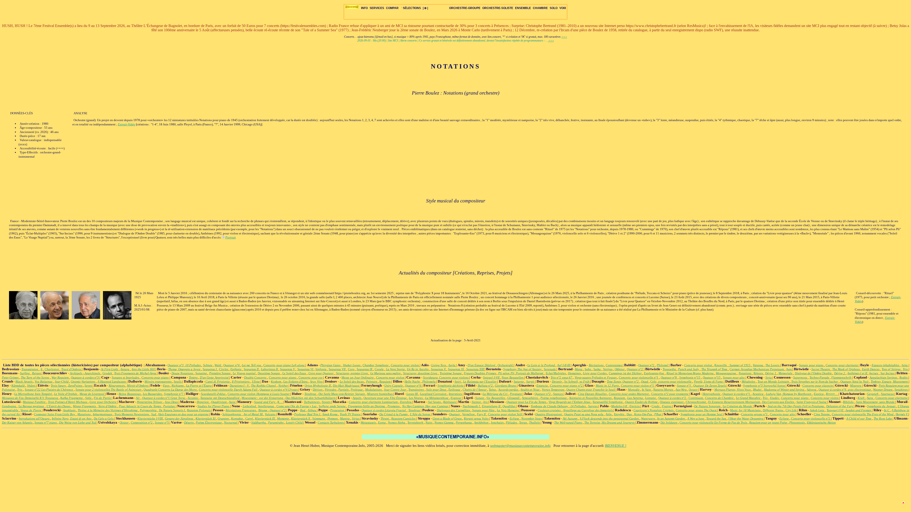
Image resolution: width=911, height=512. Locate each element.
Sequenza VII (337, 369)
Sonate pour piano (811, 365)
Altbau (312, 410)
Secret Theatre (821, 369)
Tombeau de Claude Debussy (550, 406)
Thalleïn (535, 422)
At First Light (110, 369)
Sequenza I (210, 369)
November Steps (532, 418)
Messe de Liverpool (92, 394)
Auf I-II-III (564, 365)
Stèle (88, 398)
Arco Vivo (316, 381)
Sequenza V (288, 369)
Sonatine (201, 373)
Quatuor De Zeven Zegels (710, 385)
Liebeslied (250, 406)
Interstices (456, 394)
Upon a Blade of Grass (447, 418)
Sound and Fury (265, 402)
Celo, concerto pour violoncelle (671, 381)
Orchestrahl (505, 365)
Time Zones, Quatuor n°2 (623, 381)
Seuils (178, 381)
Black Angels (24, 381)
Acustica (758, 394)
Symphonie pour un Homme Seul (702, 414)
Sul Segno (435, 402)
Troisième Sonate (451, 373)
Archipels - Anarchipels (85, 373)
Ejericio (635, 406)
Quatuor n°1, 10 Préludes (184, 365)
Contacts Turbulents (331, 422)
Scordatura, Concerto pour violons (446, 377)
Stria (768, 377)
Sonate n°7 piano (46, 422)
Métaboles (749, 381)
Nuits (429, 422)
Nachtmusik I (471, 406)
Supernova (800, 377)
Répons (758, 373)
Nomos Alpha (397, 422)
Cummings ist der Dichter (625, 373)
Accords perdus (508, 389)
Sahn (588, 369)
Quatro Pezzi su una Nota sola (584, 414)
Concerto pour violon (405, 365)
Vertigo (608, 369)
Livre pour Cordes (595, 373)
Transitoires (416, 389)
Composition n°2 (142, 422)
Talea (493, 389)
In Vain (647, 389)
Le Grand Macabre (748, 398)
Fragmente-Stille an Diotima (367, 406)
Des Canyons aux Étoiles (778, 402)
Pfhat (658, 414)
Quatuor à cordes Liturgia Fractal (384, 410)
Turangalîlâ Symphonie (607, 402)
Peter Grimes (10, 377)
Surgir (530, 381)
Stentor (477, 402)
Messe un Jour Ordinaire (357, 377)
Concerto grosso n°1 (754, 414)
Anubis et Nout (530, 389)
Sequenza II (251, 369)
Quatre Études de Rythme (642, 402)
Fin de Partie (103, 398)
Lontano (651, 398)
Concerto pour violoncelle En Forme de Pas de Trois (713, 422)
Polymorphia (148, 410)
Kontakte (237, 418)
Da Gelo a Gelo (104, 418)
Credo (655, 406)
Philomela (429, 381)
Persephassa (464, 422)
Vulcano (270, 414)
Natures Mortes (663, 389)
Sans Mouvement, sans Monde (876, 402)
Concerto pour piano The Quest (696, 410)
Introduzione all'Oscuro (34, 418)
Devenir (557, 381)
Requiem (385, 381)
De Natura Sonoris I (172, 410)
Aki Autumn (570, 418)
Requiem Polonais (199, 410)
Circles (224, 369)
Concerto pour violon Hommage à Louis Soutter (259, 394)
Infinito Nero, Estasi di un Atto (72, 418)
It (42, 369)
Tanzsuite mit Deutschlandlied (220, 398)
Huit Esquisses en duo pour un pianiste (183, 414)
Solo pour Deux (436, 389)
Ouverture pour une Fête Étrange (385, 398)
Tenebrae (310, 394)
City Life (791, 410)
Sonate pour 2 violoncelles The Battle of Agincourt (108, 389)
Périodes (331, 389)
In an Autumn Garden (671, 418)
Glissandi (513, 398)
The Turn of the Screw (35, 377)
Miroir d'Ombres (138, 385)
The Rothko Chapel (264, 385)
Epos (166, 385)
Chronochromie (696, 402)
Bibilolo (848, 402)
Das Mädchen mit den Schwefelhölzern (310, 398)
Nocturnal (231, 422)
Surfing (25, 373)
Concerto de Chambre (719, 398)
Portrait (230, 237)
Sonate (480, 398)
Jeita (904, 365)
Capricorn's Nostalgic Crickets (653, 410)
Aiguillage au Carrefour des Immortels (588, 410)
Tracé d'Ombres (71, 369)
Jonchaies (497, 422)
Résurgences (117, 385)
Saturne (519, 381)
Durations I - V (240, 385)
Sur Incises (887, 373)
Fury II (481, 414)
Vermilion (468, 414)
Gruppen (224, 418)
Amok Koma (330, 414)
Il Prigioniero (241, 381)
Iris (485, 402)
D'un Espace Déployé (482, 365)
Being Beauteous (130, 394)
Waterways (648, 418)
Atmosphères (530, 398)
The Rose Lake (883, 418)
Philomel (663, 365)
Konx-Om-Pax (643, 414)
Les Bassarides (153, 394)
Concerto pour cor (310, 377)
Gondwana (9, 406)
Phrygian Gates (330, 365)
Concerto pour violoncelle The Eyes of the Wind (863, 414)
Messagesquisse (726, 373)
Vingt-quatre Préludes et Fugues (596, 377)
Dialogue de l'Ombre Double (814, 373)
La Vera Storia (395, 369)
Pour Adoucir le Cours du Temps (140, 406)
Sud (154, 414)
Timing (193, 377)
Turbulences (312, 402)
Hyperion (203, 402)
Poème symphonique (553, 398)
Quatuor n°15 (712, 377)
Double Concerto (255, 377)
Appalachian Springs (883, 377)
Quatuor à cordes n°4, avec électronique (845, 389)
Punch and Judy (689, 369)
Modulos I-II (619, 406)
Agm (789, 369)
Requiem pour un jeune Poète (768, 422)
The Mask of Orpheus (846, 369)
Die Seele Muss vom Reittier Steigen (342, 394)
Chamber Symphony (376, 365)
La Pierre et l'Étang (199, 385)
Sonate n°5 (162, 422)
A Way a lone (696, 418)
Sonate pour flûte (483, 410)
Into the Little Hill (144, 369)
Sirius (356, 418)
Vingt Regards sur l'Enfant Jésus (569, 402)
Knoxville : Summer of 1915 (732, 365)
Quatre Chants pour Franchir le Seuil (591, 389)
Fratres (667, 406)
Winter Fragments (85, 406)
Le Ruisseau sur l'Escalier (480, 381)
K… (280, 402)
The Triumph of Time (714, 369)
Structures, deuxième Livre (420, 373)
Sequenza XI (456, 369)
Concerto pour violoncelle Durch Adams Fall (228, 389)
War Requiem (60, 377)
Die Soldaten (669, 422)
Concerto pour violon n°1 (638, 385)
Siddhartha (259, 422)
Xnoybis (619, 414)
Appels (357, 398)
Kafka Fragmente (72, 398)
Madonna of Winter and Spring (784, 389)
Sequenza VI (305, 369)
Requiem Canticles (403, 418)
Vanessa (758, 365)
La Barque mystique (32, 406)
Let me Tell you (252, 365)
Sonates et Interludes (126, 377)
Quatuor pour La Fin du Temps (527, 402)
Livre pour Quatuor (321, 373)
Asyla (452, 365)
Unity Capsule (394, 385)
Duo (630, 414)
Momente (283, 418)
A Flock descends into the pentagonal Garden (610, 418)
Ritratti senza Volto (476, 418)
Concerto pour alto (782, 414)
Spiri (458, 381)
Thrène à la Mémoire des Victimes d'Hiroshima (108, 410)
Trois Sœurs (58, 385)
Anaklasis (69, 410)
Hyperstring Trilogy (150, 402)
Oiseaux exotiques (672, 402)
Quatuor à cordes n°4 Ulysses (279, 389)
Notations (745, 373)
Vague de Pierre (31, 410)
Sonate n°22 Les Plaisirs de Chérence (49, 389)
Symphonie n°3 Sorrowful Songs (764, 385)
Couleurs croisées (549, 410)
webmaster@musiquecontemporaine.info (520, 446)
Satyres (593, 406)
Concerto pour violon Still (505, 414)
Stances (558, 394)
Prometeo (393, 406)
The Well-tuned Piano (568, 422)
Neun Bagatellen (513, 377)
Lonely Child (294, 422)
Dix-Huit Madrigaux (346, 385)
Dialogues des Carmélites (453, 410)
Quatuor (455, 414)
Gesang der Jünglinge (179, 418)
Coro (351, 369)
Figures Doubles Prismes (480, 373)
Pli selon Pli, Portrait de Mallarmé (521, 373)
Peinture (372, 381)
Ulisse (256, 381)
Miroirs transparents (158, 381)
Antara (125, 369)
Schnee (208, 365)
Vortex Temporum (553, 389)
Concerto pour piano (155, 377)
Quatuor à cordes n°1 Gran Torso (164, 398)
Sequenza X (438, 369)
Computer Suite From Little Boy (55, 414)
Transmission (30, 369)
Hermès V (902, 414)
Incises (874, 373)
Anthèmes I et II (857, 373)
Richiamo (178, 385)
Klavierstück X (301, 418)
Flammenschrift (841, 377)
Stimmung (319, 418)
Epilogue (454, 389)
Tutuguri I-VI (835, 410)
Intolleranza (266, 406)
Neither (283, 385)
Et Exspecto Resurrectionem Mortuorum (734, 402)
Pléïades (512, 422)
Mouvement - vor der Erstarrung (263, 398)
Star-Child (62, 381)
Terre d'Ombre (107, 406)
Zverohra (406, 402)
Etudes (775, 398)
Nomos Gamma (444, 422)
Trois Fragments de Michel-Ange (135, 373)
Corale (379, 369)
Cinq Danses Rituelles (592, 394)
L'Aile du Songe (420, 414)
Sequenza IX (365, 369)
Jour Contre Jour (395, 389)
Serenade (550, 369)
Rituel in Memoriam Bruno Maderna (690, 373)
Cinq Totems (822, 414)
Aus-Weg (681, 389)
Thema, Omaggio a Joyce (184, 369)
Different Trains (773, 410)
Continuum (696, 398)
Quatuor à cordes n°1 (736, 394)
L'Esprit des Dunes (58, 406)
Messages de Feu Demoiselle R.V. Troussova (30, 398)
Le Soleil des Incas (352, 381)
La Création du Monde (738, 406)
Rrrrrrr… (832, 394)
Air (138, 398)
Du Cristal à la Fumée (394, 414)
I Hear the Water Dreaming (746, 418)
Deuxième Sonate (269, 373)
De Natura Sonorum (707, 406)
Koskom (276, 381)
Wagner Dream (883, 389)
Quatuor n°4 (231, 365)
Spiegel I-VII (491, 377)
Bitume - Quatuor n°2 (272, 410)
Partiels (343, 389)
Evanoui (456, 398)
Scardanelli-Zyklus (213, 394)
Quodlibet (509, 406)
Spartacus (888, 394)
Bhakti (757, 389)
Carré (249, 418)
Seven (88, 385)
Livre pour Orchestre (103, 402)
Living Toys (439, 365)
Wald (218, 365)
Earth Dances (871, 369)
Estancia (542, 385)
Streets (326, 402)
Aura (870, 398)
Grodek (107, 373)
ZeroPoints (75, 385)
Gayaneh (873, 394)
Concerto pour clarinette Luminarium (373, 402)
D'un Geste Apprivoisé (214, 377)
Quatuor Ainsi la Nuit (854, 381)
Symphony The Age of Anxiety (522, 369)
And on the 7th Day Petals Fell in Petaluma (796, 406)
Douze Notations (183, 373)
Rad (303, 410)
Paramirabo (276, 422)
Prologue (357, 389)
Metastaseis (368, 422)
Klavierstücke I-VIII (150, 418)
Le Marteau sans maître (386, 373)
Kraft (861, 398)
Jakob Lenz (817, 410)
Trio (906, 369)
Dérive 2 (840, 373)
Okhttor (620, 369)
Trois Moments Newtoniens (132, 414)
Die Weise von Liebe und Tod (78, 422)
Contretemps (614, 365)
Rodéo (903, 377)
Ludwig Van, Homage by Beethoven (789, 394)
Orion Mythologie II (318, 385)
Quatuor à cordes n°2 (672, 398)
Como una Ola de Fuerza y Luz (296, 406)
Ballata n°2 (485, 385)
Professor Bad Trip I (307, 414)
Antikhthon (481, 422)
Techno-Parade (819, 377)
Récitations (596, 365)
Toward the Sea (716, 418)
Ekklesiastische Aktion (821, 422)
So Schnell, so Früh (577, 381)
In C (887, 410)
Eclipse (515, 418)
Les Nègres (416, 398)
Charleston (52, 369)
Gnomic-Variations (83, 381)
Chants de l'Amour (475, 389)
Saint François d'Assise (811, 402)
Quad (645, 381)
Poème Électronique (209, 422)
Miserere (856, 385)
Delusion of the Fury (840, 406)
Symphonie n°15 (690, 377)
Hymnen (333, 418)
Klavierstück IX (265, 418)
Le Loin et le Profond (541, 365)
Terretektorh (415, 422)
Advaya (812, 389)
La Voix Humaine (508, 410)
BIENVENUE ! (615, 446)
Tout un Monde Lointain (774, 381)
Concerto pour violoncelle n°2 (811, 418)
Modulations (373, 389)
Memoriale (785, 373)
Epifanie (236, 369)
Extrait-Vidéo (126, 124)
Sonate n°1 (684, 385)
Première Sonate (220, 373)
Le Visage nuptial (244, 373)
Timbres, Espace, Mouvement (890, 381)
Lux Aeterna (635, 398)
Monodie (634, 389)
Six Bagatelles (496, 398)
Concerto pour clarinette (842, 365)
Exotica (819, 394)
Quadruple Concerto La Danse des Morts (170, 389)
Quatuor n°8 (669, 377)
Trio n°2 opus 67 (562, 377)
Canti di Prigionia (217, 381)
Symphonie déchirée (450, 385)
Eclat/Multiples (556, 373)
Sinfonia (321, 369)
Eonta (382, 422)
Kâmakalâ (18, 385)
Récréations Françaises (241, 410)
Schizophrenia (232, 414)
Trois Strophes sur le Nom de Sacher (815, 381)
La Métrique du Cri (495, 394)
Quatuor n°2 (646, 365)
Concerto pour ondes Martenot (629, 394)
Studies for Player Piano (213, 406)
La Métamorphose (437, 398)
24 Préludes (578, 406)
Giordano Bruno (506, 385)
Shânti (31, 385)
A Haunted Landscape (112, 381)
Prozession (337, 410)
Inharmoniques (103, 414)
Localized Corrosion (433, 394)
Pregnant (516, 394)
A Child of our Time (859, 418)
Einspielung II (491, 406)
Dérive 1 (771, 373)
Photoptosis (797, 422)
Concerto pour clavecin (818, 385)
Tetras (523, 422)
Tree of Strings (891, 369)
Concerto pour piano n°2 (566, 385)
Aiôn (608, 414)
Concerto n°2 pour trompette (670, 394)
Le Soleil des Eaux (294, 373)
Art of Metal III (253, 414)
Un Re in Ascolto (418, 369)
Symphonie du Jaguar (881, 406)
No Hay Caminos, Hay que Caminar (425, 406)
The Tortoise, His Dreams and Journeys (609, 422)
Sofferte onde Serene (332, 406)
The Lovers (772, 365)
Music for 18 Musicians (745, 410)
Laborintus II (270, 369)
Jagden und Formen (858, 410)
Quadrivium (219, 402)
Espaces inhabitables (886, 365)
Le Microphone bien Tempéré (33, 394)
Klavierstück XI (205, 418)
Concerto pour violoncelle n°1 (639, 377)
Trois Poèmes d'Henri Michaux (68, 402)
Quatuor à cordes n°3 (85, 377)
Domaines (574, 373)
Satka (597, 369)
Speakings (901, 389)
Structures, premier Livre (352, 373)
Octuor (693, 389)
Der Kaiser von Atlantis (17, 422)
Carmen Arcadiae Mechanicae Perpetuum (757, 369)
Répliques (450, 402)
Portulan (169, 406)
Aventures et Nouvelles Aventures (590, 398)
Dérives (318, 389)
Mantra (345, 418)
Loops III (412, 394)
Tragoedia (670, 369)
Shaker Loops (352, 365)
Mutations (84, 414)
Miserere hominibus (380, 394)
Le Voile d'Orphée (66, 394)
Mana (579, 369)
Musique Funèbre (34, 402)
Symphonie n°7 (174, 394)
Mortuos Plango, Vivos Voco (733, 389)
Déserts (189, 422)
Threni (385, 418)
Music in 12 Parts (607, 385)
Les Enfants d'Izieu (295, 381)
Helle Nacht (412, 381)
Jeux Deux (172, 402)
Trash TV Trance (350, 414)
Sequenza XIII (475, 369)
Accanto (193, 398)
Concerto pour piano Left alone (284, 365)
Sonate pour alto (734, 377)
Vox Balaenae (44, 381)
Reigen (37, 373)
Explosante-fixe (654, 373)
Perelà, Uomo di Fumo (709, 381)
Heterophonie (711, 394)
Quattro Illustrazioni (549, 414)
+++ (564, 36)
